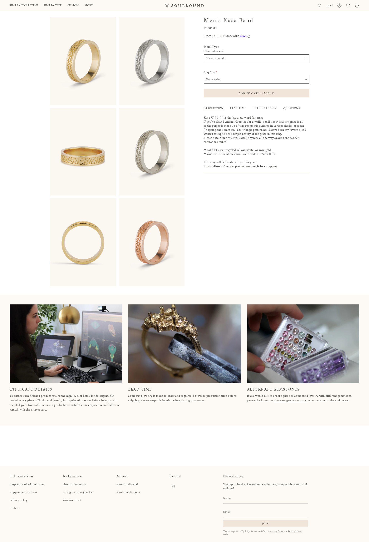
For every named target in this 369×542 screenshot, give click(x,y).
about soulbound (127, 484)
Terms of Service (295, 531)
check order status (74, 484)
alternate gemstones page (290, 400)
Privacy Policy (276, 531)
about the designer (128, 492)
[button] (24, 5)
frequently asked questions (27, 484)
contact (14, 508)
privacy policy (18, 500)
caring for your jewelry (77, 492)
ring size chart (72, 500)
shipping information (23, 492)
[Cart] (357, 5)
